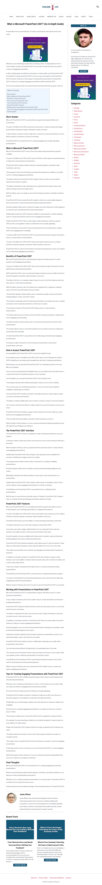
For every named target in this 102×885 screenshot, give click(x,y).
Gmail (76, 122)
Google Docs (20, 16)
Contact (68, 878)
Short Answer (11, 94)
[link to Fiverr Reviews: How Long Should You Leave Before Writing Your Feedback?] (20, 829)
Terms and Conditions (56, 878)
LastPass (41, 16)
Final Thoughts (11, 111)
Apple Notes (78, 111)
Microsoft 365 (51, 16)
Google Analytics (79, 125)
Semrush (77, 163)
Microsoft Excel (79, 146)
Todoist (83, 16)
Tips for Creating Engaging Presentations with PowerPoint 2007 (27, 109)
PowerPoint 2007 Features (15, 105)
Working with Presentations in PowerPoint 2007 (22, 107)
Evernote (77, 117)
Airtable (76, 108)
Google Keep (78, 131)
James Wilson (25, 794)
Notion (61, 16)
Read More (83, 71)
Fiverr (76, 119)
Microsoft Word (79, 154)
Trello (91, 16)
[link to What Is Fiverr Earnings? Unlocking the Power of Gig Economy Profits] (51, 829)
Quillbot (69, 16)
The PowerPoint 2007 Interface (17, 103)
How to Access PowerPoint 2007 (17, 101)
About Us (34, 878)
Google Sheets (31, 16)
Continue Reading (20, 865)
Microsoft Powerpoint (81, 151)
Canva (11, 16)
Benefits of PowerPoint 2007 (16, 98)
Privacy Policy (43, 878)
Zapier (76, 175)
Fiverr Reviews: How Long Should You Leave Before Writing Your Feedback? (20, 845)
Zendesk (77, 178)
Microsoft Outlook (80, 149)
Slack (76, 16)
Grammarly (77, 137)
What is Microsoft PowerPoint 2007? (19, 96)
